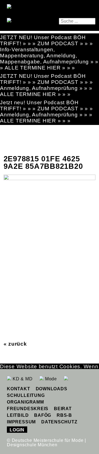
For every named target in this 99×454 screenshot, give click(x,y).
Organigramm (25, 402)
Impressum (21, 422)
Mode (50, 378)
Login (17, 430)
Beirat (63, 408)
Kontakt (18, 388)
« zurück (15, 344)
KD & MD (21, 378)
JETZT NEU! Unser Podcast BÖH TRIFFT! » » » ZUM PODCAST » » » (46, 40)
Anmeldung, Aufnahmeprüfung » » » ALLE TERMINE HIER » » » (46, 91)
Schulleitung (26, 395)
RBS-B (64, 415)
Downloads (51, 388)
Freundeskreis (27, 408)
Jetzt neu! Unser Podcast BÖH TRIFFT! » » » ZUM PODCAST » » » (46, 105)
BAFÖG (42, 415)
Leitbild (18, 415)
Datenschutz (59, 422)
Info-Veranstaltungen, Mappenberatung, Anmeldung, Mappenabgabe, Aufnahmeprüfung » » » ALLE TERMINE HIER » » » (49, 59)
